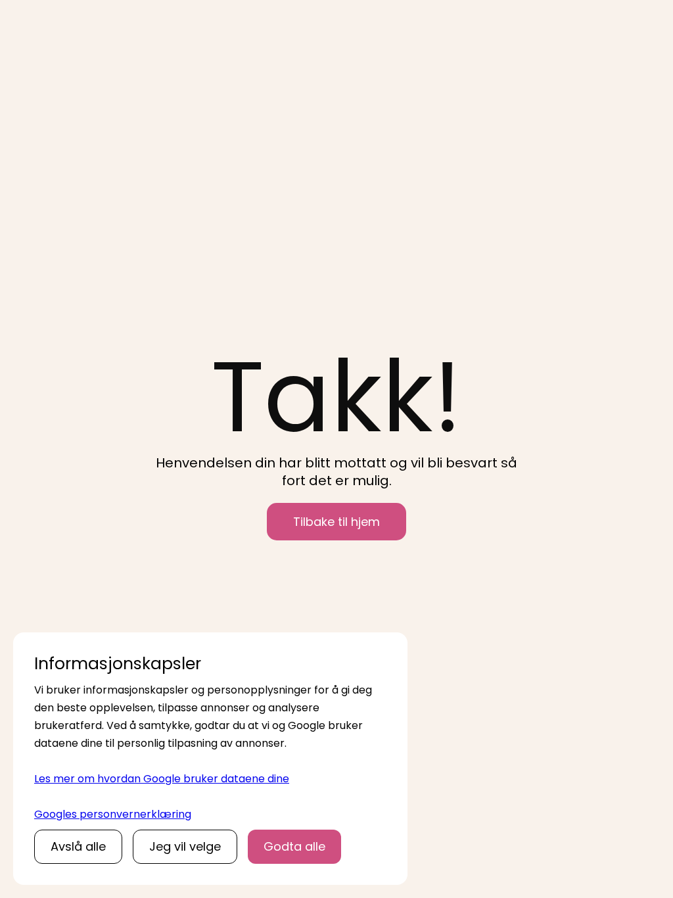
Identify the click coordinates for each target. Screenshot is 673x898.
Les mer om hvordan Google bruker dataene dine (161, 778)
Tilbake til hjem (336, 521)
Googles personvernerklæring (112, 814)
